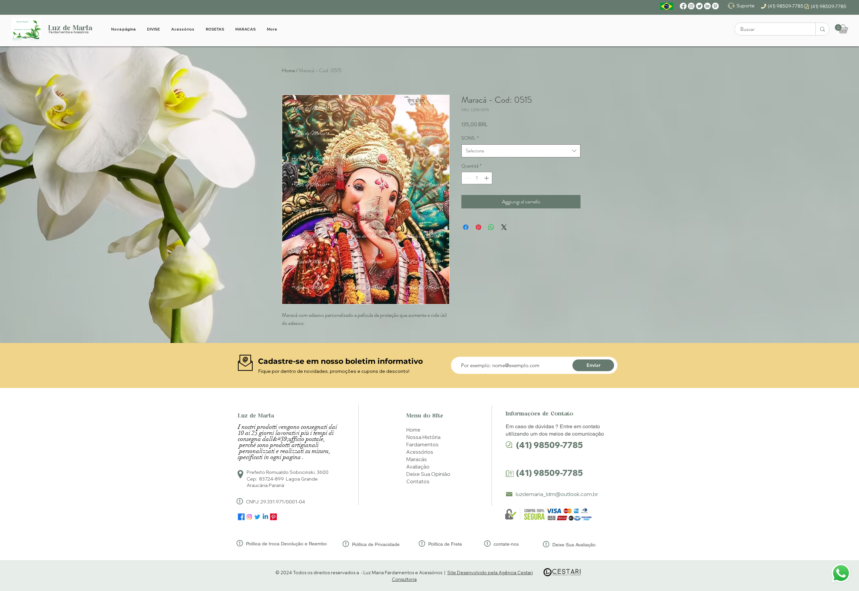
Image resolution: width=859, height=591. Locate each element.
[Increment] (487, 178)
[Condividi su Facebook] (466, 227)
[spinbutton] (477, 178)
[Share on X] (504, 227)
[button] (838, 27)
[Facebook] (683, 6)
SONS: (470, 138)
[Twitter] (699, 6)
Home (288, 70)
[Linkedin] (265, 516)
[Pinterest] (715, 6)
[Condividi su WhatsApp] (491, 227)
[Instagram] (691, 6)
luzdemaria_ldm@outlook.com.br (557, 494)
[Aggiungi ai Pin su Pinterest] (478, 227)
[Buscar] (822, 29)
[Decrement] (466, 178)
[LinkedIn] (707, 6)
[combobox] (520, 150)
